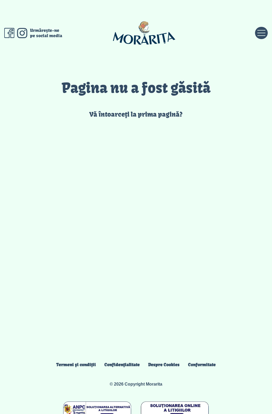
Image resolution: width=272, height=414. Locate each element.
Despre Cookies (164, 364)
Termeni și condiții (76, 364)
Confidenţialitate (122, 364)
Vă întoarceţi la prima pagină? (136, 114)
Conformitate (202, 364)
